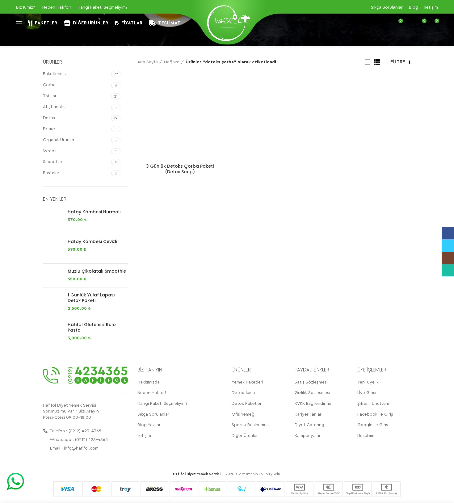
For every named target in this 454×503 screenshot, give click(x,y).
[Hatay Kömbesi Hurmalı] (53, 219)
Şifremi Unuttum (373, 403)
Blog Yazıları (149, 425)
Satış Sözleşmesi (311, 382)
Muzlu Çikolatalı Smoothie (97, 271)
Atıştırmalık (54, 107)
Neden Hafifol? (56, 7)
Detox (49, 118)
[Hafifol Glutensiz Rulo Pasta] (53, 332)
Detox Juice (243, 393)
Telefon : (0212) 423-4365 (75, 431)
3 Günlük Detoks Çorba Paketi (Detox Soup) (180, 168)
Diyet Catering (309, 425)
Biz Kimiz (24, 7)
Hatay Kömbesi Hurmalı (94, 212)
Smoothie (52, 162)
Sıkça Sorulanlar (387, 7)
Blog (413, 7)
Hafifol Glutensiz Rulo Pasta (92, 327)
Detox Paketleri (247, 403)
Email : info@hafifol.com (74, 448)
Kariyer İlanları (308, 414)
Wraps (50, 151)
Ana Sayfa (147, 62)
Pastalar (51, 173)
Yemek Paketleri (247, 382)
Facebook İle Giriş (375, 414)
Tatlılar (50, 96)
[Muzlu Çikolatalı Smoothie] (53, 275)
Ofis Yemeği (243, 414)
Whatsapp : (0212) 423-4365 (78, 440)
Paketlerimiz (55, 74)
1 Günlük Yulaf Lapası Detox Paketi (91, 297)
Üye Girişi (366, 393)
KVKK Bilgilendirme (313, 403)
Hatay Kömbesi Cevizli (92, 241)
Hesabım (365, 436)
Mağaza (171, 62)
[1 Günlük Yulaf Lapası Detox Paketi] (53, 302)
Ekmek (49, 129)
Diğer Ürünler (245, 436)
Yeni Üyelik (368, 382)
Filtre (398, 62)
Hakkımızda (148, 382)
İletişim (431, 7)
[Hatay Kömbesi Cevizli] (53, 249)
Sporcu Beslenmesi (251, 425)
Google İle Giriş (372, 425)
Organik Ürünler (58, 140)
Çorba (49, 85)
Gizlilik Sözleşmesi (312, 393)
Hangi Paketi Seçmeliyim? (103, 7)
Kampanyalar (308, 436)
